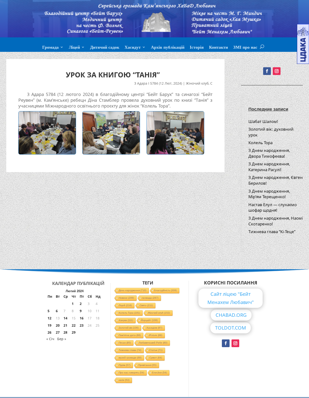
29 (74, 332)
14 (65, 318)
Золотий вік (129, 327)
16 (82, 318)
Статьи (155, 350)
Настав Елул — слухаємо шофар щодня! (272, 207)
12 (49, 318)
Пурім (124, 365)
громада (150, 298)
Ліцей (74, 47)
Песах (125, 342)
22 (74, 325)
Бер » (61, 339)
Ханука (126, 320)
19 (49, 325)
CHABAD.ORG (231, 315)
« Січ (50, 339)
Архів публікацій (167, 47)
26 (49, 332)
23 (82, 325)
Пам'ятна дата (130, 335)
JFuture (155, 335)
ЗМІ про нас (245, 47)
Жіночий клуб (197, 83)
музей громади (130, 357)
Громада (50, 47)
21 (65, 325)
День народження (132, 290)
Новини (126, 298)
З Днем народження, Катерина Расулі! (269, 166)
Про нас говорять (131, 372)
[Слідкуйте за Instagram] (277, 71)
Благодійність (165, 290)
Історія (197, 47)
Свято (146, 305)
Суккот (155, 357)
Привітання (147, 365)
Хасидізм (154, 327)
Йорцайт (149, 320)
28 (65, 332)
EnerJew (159, 372)
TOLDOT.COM (230, 327)
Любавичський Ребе (153, 342)
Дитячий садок (104, 47)
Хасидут (133, 47)
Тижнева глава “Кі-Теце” (271, 231)
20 (58, 325)
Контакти (218, 47)
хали (124, 380)
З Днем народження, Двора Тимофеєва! (269, 153)
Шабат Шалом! (263, 121)
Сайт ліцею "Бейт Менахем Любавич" (230, 298)
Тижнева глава (130, 350)
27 (58, 332)
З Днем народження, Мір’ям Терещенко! (269, 194)
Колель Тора (260, 142)
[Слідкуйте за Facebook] (267, 71)
